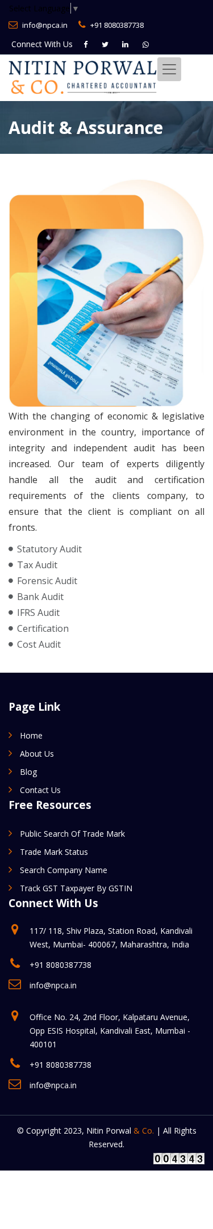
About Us (37, 753)
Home (31, 735)
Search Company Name (63, 870)
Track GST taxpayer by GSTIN (76, 888)
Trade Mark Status (54, 851)
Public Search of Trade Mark (72, 833)
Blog (28, 771)
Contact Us (40, 790)
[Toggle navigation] (169, 69)
